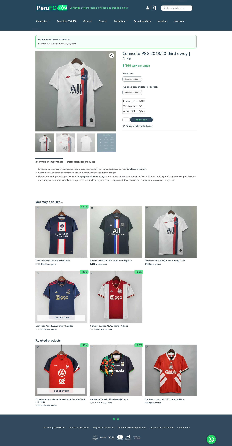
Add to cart (141, 119)
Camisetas (42, 21)
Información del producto (80, 161)
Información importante (49, 161)
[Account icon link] (147, 8)
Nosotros (179, 21)
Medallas (162, 21)
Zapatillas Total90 (67, 21)
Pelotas (103, 21)
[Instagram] (118, 419)
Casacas (87, 21)
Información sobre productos (132, 427)
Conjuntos (119, 21)
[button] (137, 126)
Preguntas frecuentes (104, 427)
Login (35, 29)
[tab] (49, 161)
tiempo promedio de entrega (91, 176)
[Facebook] (114, 419)
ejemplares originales (136, 169)
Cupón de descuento (79, 427)
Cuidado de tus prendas (162, 427)
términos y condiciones (54, 427)
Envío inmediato (142, 21)
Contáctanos (183, 427)
